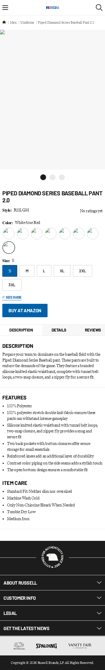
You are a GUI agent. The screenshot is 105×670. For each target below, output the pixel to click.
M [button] (27, 270)
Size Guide (14, 297)
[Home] (4, 22)
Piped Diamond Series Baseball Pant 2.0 (66, 22)
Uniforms (27, 22)
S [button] (9, 271)
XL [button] (62, 270)
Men (13, 22)
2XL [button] (82, 270)
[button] (43, 177)
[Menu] (5, 7)
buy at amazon (24, 310)
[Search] (99, 7)
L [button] (44, 270)
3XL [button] (11, 284)
